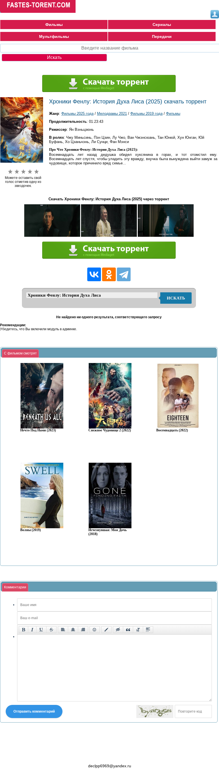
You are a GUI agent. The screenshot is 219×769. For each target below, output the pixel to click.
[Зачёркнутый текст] (51, 629)
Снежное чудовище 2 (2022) (109, 430)
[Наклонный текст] (32, 629)
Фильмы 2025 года (77, 113)
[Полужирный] (23, 629)
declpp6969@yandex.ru (109, 766)
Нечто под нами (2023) (38, 430)
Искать (176, 298)
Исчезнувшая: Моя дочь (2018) (107, 532)
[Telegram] (124, 274)
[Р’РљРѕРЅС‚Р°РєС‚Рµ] (94, 274)
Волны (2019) (30, 530)
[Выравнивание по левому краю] (63, 629)
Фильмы (54, 24)
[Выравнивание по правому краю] (83, 629)
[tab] (20, 353)
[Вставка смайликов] (95, 629)
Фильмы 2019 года (146, 113)
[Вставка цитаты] (128, 629)
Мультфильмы (54, 36)
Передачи (162, 36)
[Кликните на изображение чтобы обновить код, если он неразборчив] (154, 711)
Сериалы (162, 24)
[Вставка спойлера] (148, 629)
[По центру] (73, 629)
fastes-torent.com (31, 755)
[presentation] (20, 354)
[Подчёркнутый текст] (41, 629)
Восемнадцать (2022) (172, 430)
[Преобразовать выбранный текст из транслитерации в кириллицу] (138, 629)
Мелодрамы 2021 (112, 113)
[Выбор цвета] (106, 629)
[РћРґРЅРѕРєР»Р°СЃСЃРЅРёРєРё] (109, 274)
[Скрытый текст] (118, 629)
